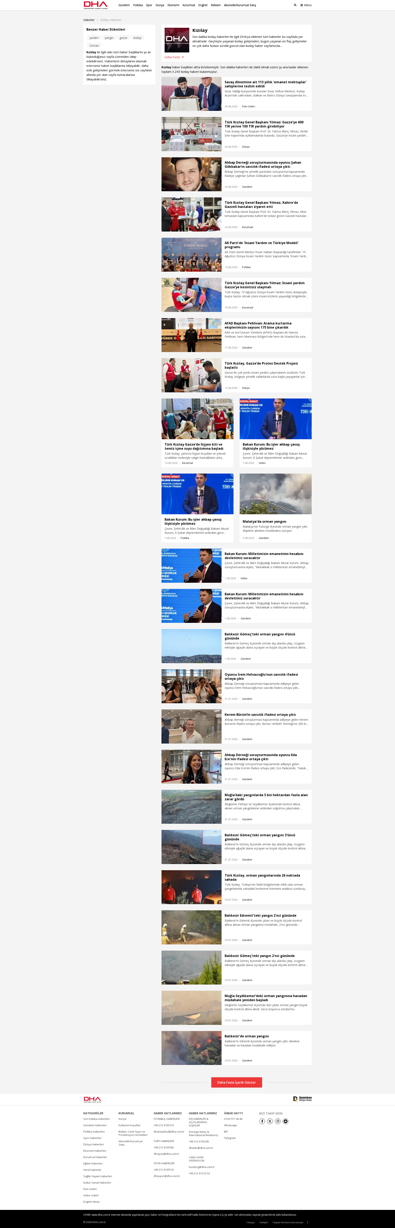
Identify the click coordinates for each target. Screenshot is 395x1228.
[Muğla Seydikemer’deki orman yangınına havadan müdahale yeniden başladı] (191, 1008)
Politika (138, 5)
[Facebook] (262, 1121)
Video (262, 463)
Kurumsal (188, 5)
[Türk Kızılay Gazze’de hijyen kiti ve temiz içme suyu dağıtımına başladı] (197, 419)
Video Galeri (91, 1195)
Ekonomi (173, 5)
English (203, 5)
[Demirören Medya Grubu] (302, 1099)
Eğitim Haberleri (93, 1163)
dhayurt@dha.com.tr (166, 1153)
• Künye (250, 1222)
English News (91, 1201)
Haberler (89, 20)
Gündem (124, 5)
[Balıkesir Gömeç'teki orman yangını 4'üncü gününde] (191, 646)
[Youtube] (285, 1121)
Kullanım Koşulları (129, 1125)
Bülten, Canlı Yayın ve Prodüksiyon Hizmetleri (133, 1133)
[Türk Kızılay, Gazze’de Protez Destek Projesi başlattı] (191, 375)
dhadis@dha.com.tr (201, 1147)
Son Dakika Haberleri (96, 1118)
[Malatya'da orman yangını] (276, 495)
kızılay (137, 38)
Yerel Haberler (92, 1169)
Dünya (160, 5)
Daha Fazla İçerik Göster (236, 1082)
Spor (149, 5)
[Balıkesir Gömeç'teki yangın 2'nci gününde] (191, 968)
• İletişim (263, 1222)
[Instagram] (278, 1121)
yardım (94, 38)
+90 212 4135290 (199, 1141)
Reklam (216, 5)
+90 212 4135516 (164, 1169)
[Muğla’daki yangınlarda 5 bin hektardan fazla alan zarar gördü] (191, 807)
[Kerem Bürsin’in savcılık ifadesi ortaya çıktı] (191, 726)
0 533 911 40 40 (233, 1118)
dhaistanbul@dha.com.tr (169, 1131)
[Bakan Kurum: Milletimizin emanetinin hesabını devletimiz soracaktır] (191, 566)
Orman (94, 45)
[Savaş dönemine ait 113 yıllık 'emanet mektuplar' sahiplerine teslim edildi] (191, 94)
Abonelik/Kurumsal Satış (240, 5)
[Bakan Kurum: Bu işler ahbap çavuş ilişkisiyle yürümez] (276, 419)
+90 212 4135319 (164, 1125)
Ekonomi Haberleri (94, 1150)
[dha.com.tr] (98, 1100)
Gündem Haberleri (95, 1125)
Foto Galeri (248, 106)
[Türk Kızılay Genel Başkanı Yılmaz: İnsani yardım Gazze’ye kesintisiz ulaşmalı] (191, 295)
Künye (122, 1118)
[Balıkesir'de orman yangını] (191, 1048)
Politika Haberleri (94, 1131)
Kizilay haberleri (110, 20)
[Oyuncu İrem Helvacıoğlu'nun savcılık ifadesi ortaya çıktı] (191, 686)
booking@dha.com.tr (202, 1167)
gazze (123, 38)
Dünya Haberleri (93, 1144)
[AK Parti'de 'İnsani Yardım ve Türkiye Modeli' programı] (191, 255)
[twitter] (270, 1121)
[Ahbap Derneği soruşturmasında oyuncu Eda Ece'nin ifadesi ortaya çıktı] (191, 767)
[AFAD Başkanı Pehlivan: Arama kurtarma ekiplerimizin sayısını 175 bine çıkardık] (191, 335)
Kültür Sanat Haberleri (97, 1182)
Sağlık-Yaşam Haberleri (97, 1176)
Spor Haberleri (92, 1138)
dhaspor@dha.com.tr (167, 1176)
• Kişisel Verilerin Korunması (287, 1222)
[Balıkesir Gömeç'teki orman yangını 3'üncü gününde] (191, 847)
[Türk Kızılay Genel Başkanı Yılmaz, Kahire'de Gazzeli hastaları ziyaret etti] (191, 214)
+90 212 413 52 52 (199, 1173)
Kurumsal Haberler (95, 1157)
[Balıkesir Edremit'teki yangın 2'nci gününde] (191, 927)
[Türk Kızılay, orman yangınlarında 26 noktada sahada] (191, 887)
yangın (109, 38)
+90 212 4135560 (164, 1147)
